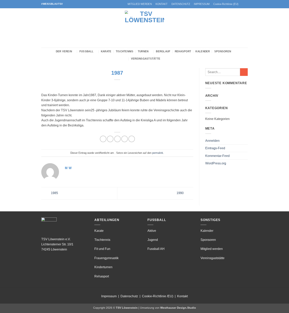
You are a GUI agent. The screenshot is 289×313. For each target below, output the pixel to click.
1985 (54, 193)
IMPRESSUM (202, 4)
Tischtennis (124, 51)
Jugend (152, 239)
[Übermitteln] (244, 72)
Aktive (151, 230)
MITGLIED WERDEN (140, 4)
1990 (180, 193)
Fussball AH (156, 248)
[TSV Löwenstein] (144, 28)
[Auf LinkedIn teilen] (131, 139)
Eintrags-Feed (215, 148)
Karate (106, 51)
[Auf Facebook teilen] (103, 139)
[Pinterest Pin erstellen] (124, 139)
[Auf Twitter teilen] (110, 139)
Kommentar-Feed (217, 155)
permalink (157, 152)
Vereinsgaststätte (145, 58)
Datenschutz (129, 296)
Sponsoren (222, 51)
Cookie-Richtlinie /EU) (157, 296)
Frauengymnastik (106, 258)
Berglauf (163, 51)
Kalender (202, 51)
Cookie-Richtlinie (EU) (225, 4)
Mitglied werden (212, 248)
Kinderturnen (103, 267)
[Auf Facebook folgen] (242, 4)
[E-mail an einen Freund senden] (117, 139)
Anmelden (212, 140)
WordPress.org (215, 163)
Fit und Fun (102, 248)
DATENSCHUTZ (180, 4)
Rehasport (183, 51)
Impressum (109, 296)
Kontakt (182, 296)
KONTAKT (162, 4)
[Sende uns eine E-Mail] (246, 4)
